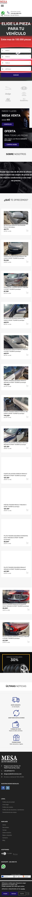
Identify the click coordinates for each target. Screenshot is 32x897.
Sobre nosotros (6, 832)
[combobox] (16, 50)
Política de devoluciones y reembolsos (13, 810)
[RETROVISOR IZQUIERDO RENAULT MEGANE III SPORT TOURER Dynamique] (16, 311)
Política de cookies (7, 807)
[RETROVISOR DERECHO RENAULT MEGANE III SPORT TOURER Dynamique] (16, 342)
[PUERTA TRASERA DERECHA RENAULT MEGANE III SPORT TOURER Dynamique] (16, 404)
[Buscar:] (13, 15)
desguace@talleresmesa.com (13, 774)
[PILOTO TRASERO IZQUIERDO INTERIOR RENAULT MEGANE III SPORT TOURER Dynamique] (16, 528)
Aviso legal (5, 804)
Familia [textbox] (7, 63)
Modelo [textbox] (7, 56)
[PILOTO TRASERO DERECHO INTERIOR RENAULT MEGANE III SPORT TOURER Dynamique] (16, 597)
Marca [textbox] (7, 50)
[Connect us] (3, 788)
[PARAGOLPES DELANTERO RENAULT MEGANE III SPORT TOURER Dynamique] (16, 248)
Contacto (5, 838)
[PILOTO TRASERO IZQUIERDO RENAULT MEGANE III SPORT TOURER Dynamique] (16, 559)
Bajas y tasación (7, 835)
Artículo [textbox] (8, 69)
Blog (3, 840)
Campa (4, 830)
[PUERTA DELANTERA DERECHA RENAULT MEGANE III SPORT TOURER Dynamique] (16, 466)
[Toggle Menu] (2, 6)
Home (4, 825)
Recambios (5, 827)
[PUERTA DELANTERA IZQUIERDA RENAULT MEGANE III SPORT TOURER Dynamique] (16, 435)
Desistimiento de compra (9, 812)
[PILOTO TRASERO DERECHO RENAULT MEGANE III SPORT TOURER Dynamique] (16, 629)
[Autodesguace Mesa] (9, 2)
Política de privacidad (8, 802)
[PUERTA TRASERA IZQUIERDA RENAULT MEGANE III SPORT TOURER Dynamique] (16, 373)
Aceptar (5, 893)
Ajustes (22, 893)
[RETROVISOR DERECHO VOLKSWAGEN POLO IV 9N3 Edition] (16, 217)
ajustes (23, 889)
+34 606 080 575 (14, 13)
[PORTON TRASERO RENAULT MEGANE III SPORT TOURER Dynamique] (16, 497)
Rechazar (14, 893)
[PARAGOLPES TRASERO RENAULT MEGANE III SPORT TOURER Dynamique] (16, 279)
